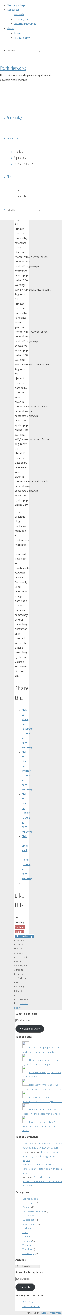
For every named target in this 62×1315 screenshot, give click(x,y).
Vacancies (27, 1245)
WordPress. (56, 1312)
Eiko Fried (27, 1143)
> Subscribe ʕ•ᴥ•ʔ (30, 1028)
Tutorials (27, 1240)
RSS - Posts (28, 1302)
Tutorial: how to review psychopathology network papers (40, 1156)
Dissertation (28, 1215)
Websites (27, 1249)
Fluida (42, 1312)
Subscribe (25, 1287)
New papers (28, 1223)
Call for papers (30, 1198)
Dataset (26, 1207)
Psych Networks (13, 68)
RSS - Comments (31, 1306)
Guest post (28, 1219)
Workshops (28, 1253)
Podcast (26, 1228)
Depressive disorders (33, 1211)
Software (27, 1236)
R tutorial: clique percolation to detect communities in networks (42, 1169)
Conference (28, 1202)
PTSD (25, 1232)
